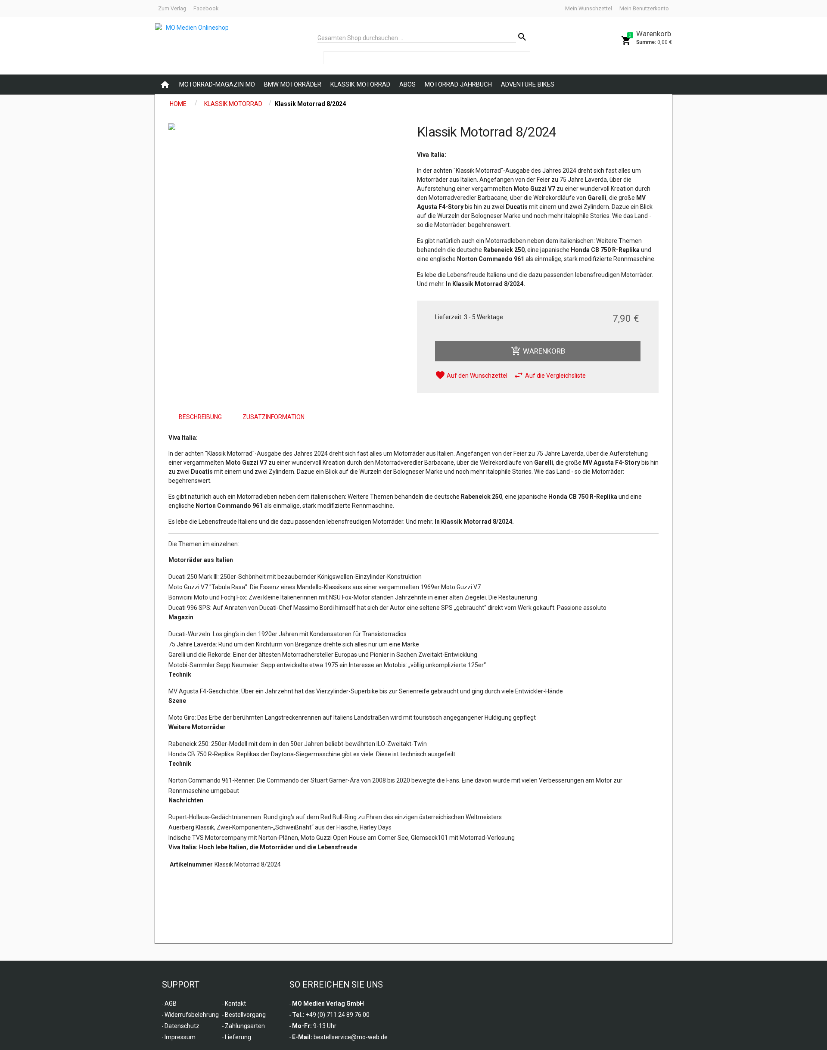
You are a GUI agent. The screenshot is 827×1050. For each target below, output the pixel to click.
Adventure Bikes (527, 84)
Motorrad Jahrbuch (458, 84)
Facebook (205, 8)
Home (178, 103)
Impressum (180, 1037)
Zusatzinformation (274, 416)
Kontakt (235, 1003)
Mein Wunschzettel (588, 8)
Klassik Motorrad (360, 84)
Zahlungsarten (245, 1025)
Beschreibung (200, 416)
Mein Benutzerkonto (644, 8)
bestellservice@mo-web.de (351, 1037)
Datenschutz (182, 1025)
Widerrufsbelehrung (192, 1014)
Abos (407, 84)
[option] (289, 126)
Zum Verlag (172, 8)
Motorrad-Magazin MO (217, 84)
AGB (171, 1003)
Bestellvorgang (245, 1014)
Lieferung (238, 1037)
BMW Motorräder (292, 84)
